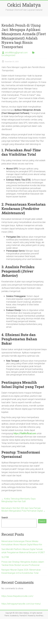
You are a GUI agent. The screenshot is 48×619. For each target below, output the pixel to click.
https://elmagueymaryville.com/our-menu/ (21, 603)
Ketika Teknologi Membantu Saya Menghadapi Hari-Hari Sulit (18, 500)
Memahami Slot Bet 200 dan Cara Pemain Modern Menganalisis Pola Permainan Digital (23, 509)
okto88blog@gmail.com (16, 52)
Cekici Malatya (24, 5)
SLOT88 (5, 557)
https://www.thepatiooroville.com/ (17, 596)
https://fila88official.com (25, 433)
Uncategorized (8, 55)
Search (4, 517)
